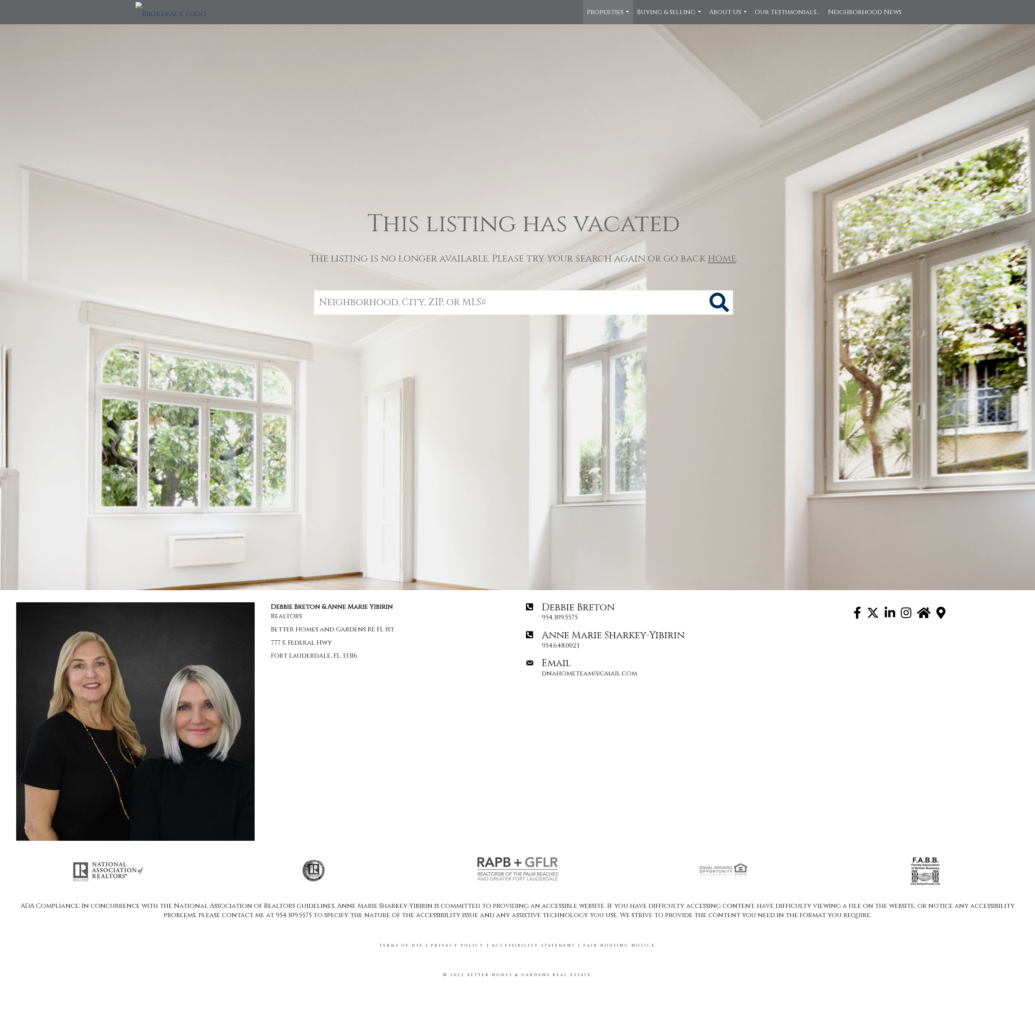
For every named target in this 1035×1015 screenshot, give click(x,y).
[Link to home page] (174, 12)
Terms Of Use (401, 945)
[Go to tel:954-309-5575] (645, 612)
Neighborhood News (865, 12)
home (722, 258)
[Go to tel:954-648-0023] (645, 640)
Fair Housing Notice (619, 945)
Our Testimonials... (787, 12)
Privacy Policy (457, 945)
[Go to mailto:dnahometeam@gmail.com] (645, 668)
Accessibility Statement (534, 945)
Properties (609, 16)
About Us (729, 16)
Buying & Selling (670, 16)
